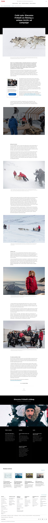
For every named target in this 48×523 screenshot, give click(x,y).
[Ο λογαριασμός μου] (46, 1)
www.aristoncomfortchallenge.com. (16, 380)
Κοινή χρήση (24, 390)
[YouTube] (46, 519)
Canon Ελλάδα (3, 519)
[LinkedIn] (42, 519)
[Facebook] (38, 519)
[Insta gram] (40, 519)
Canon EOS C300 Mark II (9, 433)
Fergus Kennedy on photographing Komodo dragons (29, 482)
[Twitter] (44, 519)
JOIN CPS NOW (12, 94)
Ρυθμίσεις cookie (11, 517)
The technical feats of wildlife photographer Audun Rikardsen (18, 482)
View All (42, 470)
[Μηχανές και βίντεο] (18, 3)
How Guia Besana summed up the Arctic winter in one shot (7, 482)
